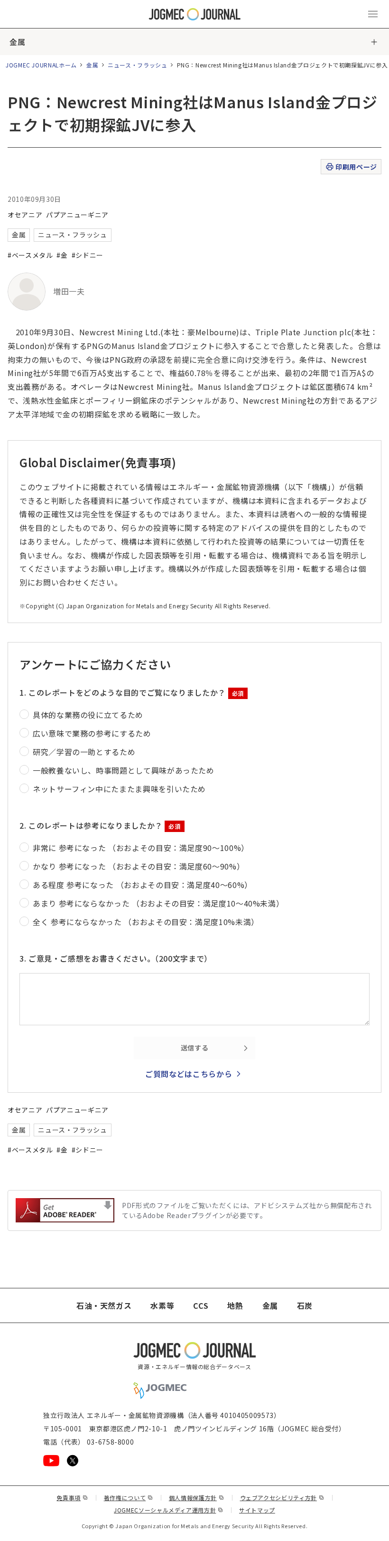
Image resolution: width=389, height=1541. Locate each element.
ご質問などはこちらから (188, 1073)
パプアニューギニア (77, 214)
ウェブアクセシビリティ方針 (282, 1498)
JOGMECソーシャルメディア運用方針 (168, 1510)
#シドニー (87, 255)
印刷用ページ (356, 166)
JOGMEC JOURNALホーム (41, 65)
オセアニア (25, 214)
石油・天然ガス (103, 1305)
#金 (61, 255)
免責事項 (72, 1498)
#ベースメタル (30, 255)
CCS (200, 1305)
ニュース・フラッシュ (137, 65)
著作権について (128, 1498)
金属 (17, 41)
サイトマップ (257, 1510)
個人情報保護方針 (196, 1498)
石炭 (305, 1305)
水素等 (162, 1305)
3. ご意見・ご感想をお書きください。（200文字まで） (115, 958)
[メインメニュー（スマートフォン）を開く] (372, 14)
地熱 (235, 1305)
